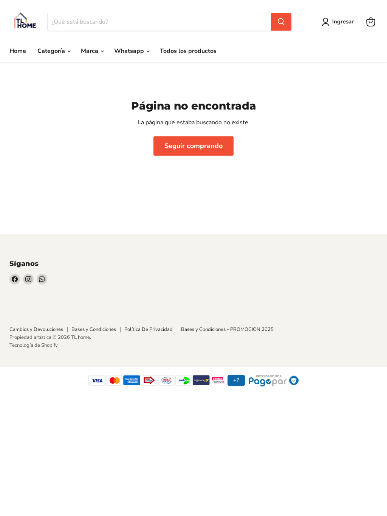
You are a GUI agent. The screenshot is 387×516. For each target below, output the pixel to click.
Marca (90, 51)
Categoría (52, 51)
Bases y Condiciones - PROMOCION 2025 (227, 329)
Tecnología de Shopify (33, 345)
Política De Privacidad (148, 329)
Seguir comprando (193, 145)
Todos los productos (188, 51)
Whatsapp (130, 51)
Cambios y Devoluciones (36, 329)
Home (17, 51)
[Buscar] (281, 22)
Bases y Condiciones (93, 329)
